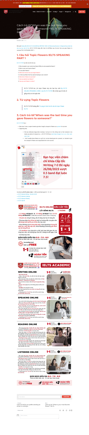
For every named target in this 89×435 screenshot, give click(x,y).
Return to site (20, 410)
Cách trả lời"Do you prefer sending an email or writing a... (28, 405)
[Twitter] (63, 410)
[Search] (75, 11)
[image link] (6, 11)
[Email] (69, 410)
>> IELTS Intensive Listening (23, 196)
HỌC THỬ (82, 11)
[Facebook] (60, 410)
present (59, 126)
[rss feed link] (71, 410)
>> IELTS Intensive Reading (23, 198)
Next (46, 403)
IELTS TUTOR (20, 63)
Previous (19, 403)
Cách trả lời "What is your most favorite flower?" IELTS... (57, 405)
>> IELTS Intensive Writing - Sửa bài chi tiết (27, 194)
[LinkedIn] (66, 410)
